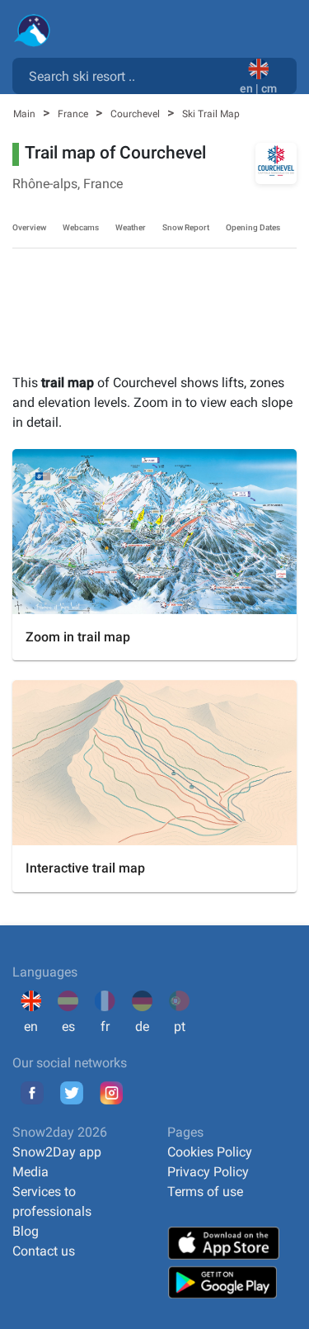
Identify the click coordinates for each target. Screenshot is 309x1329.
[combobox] (129, 75)
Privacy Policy (208, 1172)
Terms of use (205, 1191)
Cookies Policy (209, 1152)
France (74, 114)
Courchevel (136, 114)
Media (30, 1172)
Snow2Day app (56, 1152)
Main (25, 114)
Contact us (43, 1251)
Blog (25, 1231)
